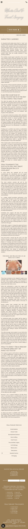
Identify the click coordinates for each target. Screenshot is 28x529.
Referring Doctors (7, 522)
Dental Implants (14, 429)
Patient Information (16, 519)
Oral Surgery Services (10, 35)
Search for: (5, 480)
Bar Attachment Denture (14, 434)
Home (1, 35)
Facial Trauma (14, 440)
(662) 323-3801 (4, 417)
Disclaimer (22, 522)
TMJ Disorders (14, 448)
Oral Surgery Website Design (9, 526)
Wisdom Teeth (14, 432)
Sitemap (14, 523)
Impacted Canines (14, 453)
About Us (20, 521)
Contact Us (16, 522)
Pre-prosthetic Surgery (14, 442)
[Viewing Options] (3, 526)
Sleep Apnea (14, 450)
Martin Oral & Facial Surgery (14, 14)
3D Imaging (14, 455)
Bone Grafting (14, 437)
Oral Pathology (14, 445)
